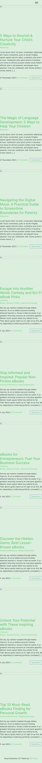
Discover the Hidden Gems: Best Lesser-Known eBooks (16, 543)
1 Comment (16, 496)
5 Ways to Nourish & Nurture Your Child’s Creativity (16, 39)
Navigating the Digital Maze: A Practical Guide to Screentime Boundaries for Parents (19, 206)
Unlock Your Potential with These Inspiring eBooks (17, 624)
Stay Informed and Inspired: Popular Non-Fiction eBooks (18, 377)
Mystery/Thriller (13, 303)
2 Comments (17, 331)
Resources (4, 47)
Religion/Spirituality (26, 385)
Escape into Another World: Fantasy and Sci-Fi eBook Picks (21, 292)
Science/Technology (29, 303)
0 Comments (23, 78)
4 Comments (17, 744)
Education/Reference (8, 385)
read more (35, 78)
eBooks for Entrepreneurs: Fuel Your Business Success (20, 458)
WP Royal (33, 758)
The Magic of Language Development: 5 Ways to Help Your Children (20, 122)
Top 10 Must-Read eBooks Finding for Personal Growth (15, 708)
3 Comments (17, 412)
